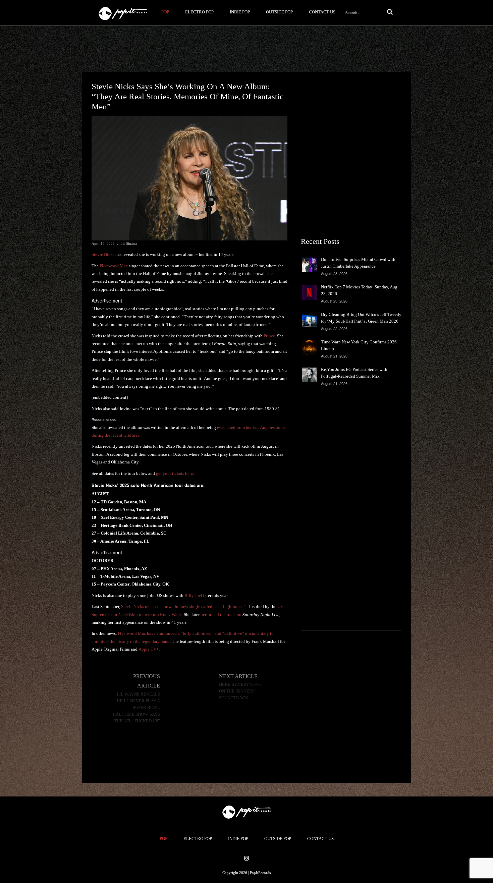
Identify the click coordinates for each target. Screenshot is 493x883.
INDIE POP (240, 11)
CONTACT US (322, 11)
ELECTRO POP (199, 11)
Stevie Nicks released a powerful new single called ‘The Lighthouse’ (183, 606)
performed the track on (240, 614)
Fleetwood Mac (114, 265)
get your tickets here (174, 473)
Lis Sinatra (128, 243)
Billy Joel (193, 595)
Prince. (270, 335)
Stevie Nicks (103, 254)
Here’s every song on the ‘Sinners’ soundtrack (240, 691)
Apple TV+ (149, 649)
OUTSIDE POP (279, 11)
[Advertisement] (246, 49)
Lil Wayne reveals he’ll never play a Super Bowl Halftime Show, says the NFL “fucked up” (136, 707)
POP (165, 11)
